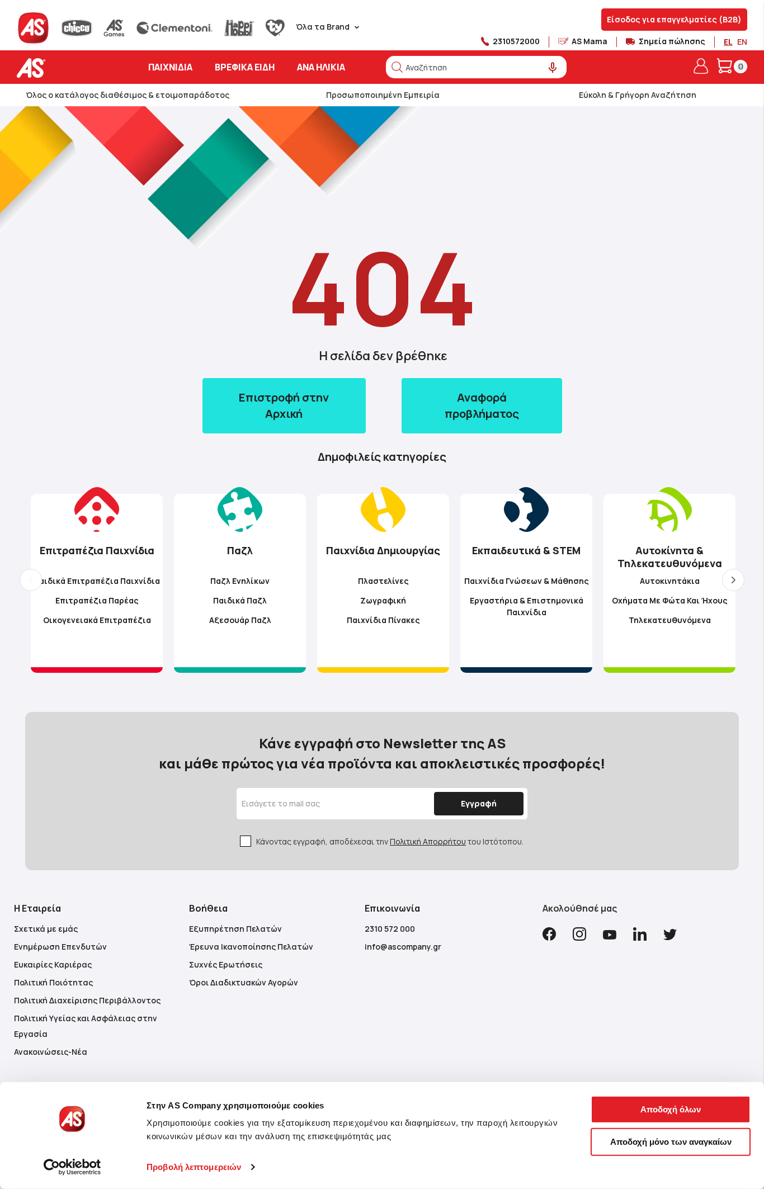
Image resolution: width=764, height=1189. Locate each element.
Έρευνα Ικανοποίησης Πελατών (251, 946)
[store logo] (66, 68)
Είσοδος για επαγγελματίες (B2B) (674, 19)
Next (733, 580)
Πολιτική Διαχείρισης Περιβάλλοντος (87, 1000)
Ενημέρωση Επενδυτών (60, 946)
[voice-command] (553, 68)
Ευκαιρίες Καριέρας (53, 964)
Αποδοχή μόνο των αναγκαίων (671, 1141)
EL (728, 41)
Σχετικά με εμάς (46, 928)
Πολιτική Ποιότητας (53, 982)
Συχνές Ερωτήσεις (225, 964)
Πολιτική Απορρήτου (428, 841)
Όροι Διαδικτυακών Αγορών (243, 982)
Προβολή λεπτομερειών (194, 1167)
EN (742, 41)
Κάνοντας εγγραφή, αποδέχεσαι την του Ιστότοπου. (390, 841)
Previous (31, 580)
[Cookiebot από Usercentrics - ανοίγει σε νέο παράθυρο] (72, 1167)
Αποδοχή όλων (670, 1109)
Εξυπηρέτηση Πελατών (235, 928)
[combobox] (476, 67)
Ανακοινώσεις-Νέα (50, 1051)
